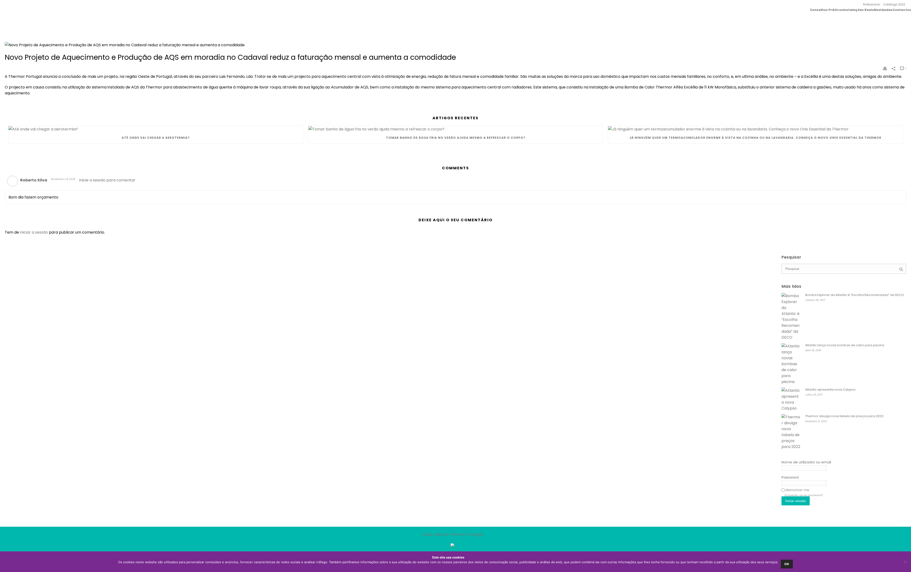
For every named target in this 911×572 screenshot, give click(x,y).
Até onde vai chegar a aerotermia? (156, 138)
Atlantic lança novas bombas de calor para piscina (844, 345)
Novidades (883, 9)
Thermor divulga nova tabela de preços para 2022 (844, 416)
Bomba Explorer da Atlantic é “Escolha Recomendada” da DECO (854, 295)
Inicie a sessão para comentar (107, 180)
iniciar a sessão (34, 232)
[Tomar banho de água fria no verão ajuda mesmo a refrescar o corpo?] (455, 129)
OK (786, 564)
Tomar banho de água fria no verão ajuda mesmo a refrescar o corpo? (455, 138)
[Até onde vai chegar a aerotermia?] (156, 129)
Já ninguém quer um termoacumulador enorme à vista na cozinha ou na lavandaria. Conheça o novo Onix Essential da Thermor (755, 138)
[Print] (885, 68)
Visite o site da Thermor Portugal (452, 534)
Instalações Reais (858, 9)
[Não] (905, 561)
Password (790, 477)
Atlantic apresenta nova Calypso (830, 389)
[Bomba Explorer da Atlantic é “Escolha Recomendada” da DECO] (790, 316)
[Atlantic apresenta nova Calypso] (790, 399)
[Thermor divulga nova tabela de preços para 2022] (790, 432)
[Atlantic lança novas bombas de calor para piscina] (790, 364)
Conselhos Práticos (826, 9)
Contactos (901, 9)
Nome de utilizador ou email (806, 462)
